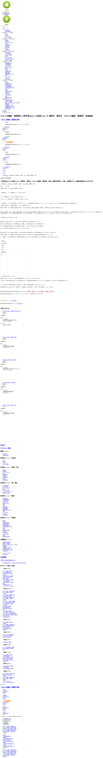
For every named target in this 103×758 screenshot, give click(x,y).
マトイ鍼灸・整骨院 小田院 (9, 602)
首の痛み (7, 46)
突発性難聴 (7, 50)
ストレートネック (9, 42)
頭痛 (6, 90)
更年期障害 (7, 93)
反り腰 (6, 70)
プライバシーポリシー (7, 112)
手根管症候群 (8, 52)
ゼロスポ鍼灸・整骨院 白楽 (9, 594)
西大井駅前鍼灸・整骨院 (8, 576)
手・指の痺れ (8, 53)
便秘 (6, 81)
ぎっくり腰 (7, 76)
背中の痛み (7, 47)
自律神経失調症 (8, 91)
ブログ (4, 110)
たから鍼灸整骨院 (6, 572)
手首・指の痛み (8, 57)
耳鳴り (6, 48)
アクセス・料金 (5, 448)
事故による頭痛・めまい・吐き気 (12, 102)
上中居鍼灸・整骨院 (7, 642)
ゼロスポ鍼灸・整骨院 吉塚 (9, 677)
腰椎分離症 (7, 72)
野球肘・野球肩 (8, 60)
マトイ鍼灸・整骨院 (7, 606)
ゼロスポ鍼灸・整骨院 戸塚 (9, 591)
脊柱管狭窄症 (8, 71)
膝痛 (6, 68)
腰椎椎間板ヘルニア (9, 73)
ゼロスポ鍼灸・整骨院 (7, 571)
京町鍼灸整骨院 (6, 607)
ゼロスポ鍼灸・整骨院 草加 (9, 624)
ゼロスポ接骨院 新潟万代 (8, 668)
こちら (14, 300)
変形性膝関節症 (8, 63)
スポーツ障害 (8, 37)
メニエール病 (8, 95)
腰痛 (6, 75)
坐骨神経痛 (7, 78)
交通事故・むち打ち (9, 105)
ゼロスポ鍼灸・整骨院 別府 (9, 673)
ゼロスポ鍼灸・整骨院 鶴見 (9, 597)
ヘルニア (7, 77)
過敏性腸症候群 (8, 83)
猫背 (6, 33)
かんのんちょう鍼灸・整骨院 (9, 601)
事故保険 (7, 103)
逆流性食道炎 (8, 85)
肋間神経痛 (7, 45)
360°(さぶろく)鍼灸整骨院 (8, 634)
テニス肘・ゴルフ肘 (9, 58)
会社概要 (5, 111)
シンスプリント (8, 66)
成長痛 (6, 35)
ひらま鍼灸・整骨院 (7, 611)
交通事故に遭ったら (9, 106)
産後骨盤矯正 (8, 31)
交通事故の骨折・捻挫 (10, 107)
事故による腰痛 (8, 101)
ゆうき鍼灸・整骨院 (7, 596)
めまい (6, 88)
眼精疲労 (7, 41)
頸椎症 (6, 40)
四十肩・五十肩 (8, 55)
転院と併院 (7, 108)
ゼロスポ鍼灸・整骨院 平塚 (9, 612)
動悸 (6, 96)
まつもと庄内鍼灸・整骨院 (8, 647)
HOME (4, 170)
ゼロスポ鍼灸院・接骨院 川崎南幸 (10, 614)
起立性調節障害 (8, 86)
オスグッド (7, 36)
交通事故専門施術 (9, 100)
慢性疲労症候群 (8, 97)
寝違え (6, 43)
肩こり (6, 56)
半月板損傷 (7, 65)
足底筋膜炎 (7, 62)
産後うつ (7, 92)
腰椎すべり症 (8, 67)
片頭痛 (6, 82)
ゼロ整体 (7, 30)
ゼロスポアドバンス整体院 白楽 (9, 613)
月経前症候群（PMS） (10, 87)
